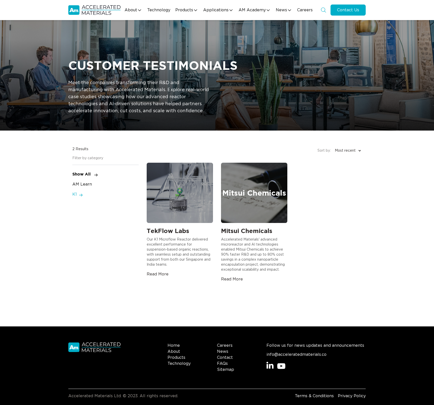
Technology (158, 10)
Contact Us (348, 10)
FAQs (222, 364)
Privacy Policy (352, 396)
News (281, 10)
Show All (82, 174)
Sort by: (324, 150)
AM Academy (252, 10)
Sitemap (225, 370)
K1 (74, 194)
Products (184, 10)
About (131, 10)
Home (174, 345)
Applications (216, 10)
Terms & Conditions (314, 396)
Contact (225, 358)
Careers (305, 10)
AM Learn (82, 184)
